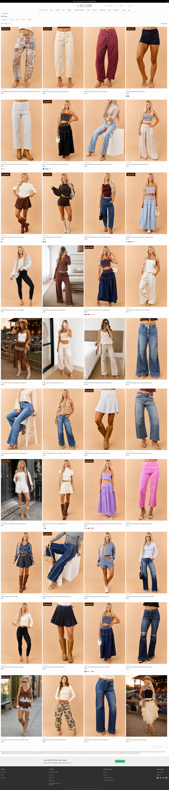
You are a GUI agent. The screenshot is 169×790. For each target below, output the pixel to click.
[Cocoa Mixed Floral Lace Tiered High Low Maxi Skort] (21, 349)
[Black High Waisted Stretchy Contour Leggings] (21, 633)
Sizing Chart (51, 774)
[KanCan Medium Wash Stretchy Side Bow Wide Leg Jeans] (63, 419)
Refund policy (97, 788)
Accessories (116, 10)
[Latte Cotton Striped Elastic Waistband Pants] (146, 130)
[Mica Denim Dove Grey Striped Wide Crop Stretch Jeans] (21, 130)
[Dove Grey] (1, 169)
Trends (123, 10)
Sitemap (158, 774)
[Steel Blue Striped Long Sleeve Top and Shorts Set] (104, 562)
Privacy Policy (51, 780)
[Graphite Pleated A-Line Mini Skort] (21, 562)
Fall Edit (57, 10)
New (51, 10)
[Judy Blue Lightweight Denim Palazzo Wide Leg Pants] (146, 349)
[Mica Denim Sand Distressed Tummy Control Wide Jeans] (104, 349)
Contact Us (105, 772)
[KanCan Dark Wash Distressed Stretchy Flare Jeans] (146, 633)
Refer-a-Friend (160, 772)
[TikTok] (164, 778)
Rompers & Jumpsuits (79, 10)
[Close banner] (167, 1)
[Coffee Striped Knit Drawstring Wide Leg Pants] (63, 276)
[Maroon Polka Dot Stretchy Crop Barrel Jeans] (104, 57)
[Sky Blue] (127, 242)
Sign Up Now (120, 761)
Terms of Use (51, 777)
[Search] (121, 6)
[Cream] (43, 528)
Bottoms (95, 10)
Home (2, 13)
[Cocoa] (128, 96)
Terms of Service (91, 788)
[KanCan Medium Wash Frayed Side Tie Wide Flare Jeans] (104, 130)
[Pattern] (32, 19)
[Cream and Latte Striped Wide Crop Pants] (63, 349)
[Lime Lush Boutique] (84, 5)
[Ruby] (92, 528)
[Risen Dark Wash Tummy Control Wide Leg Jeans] (104, 706)
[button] (21, 87)
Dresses (69, 10)
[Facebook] (158, 778)
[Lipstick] (45, 169)
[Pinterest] (167, 778)
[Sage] (3, 169)
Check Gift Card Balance (108, 780)
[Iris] (50, 169)
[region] (84, 1)
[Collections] (7, 19)
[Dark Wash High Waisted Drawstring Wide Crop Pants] (104, 203)
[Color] (25, 19)
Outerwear (102, 10)
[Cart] (130, 6)
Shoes (109, 10)
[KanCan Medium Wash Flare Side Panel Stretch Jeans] (21, 419)
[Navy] (127, 96)
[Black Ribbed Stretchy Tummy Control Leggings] (21, 276)
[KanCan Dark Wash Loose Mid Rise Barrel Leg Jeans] (146, 419)
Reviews (105, 774)
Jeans (88, 10)
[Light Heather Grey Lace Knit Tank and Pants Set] (146, 276)
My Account (3, 772)
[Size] (13, 19)
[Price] (19, 19)
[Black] (43, 169)
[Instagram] (161, 778)
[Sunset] (49, 169)
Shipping (3, 777)
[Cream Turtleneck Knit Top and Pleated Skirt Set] (63, 490)
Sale (129, 10)
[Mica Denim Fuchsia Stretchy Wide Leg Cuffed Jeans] (146, 490)
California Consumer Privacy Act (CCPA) (55, 784)
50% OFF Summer (43, 10)
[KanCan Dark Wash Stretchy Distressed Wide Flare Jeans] (146, 562)
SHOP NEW (93, 1)
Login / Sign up (108, 5)
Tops (63, 10)
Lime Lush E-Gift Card (108, 777)
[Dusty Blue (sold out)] (5, 169)
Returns (2, 774)
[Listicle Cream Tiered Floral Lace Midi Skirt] (146, 706)
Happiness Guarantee (53, 772)
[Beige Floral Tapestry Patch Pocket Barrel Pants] (63, 706)
